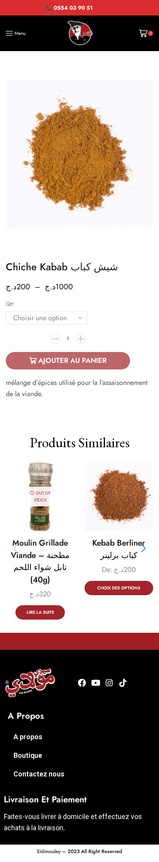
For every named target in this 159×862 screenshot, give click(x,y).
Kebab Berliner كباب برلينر (118, 549)
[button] (143, 548)
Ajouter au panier (72, 360)
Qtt (10, 304)
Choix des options (118, 588)
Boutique (28, 755)
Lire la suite (40, 612)
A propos (28, 737)
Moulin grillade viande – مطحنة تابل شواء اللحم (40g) (40, 561)
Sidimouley (49, 851)
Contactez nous (39, 774)
